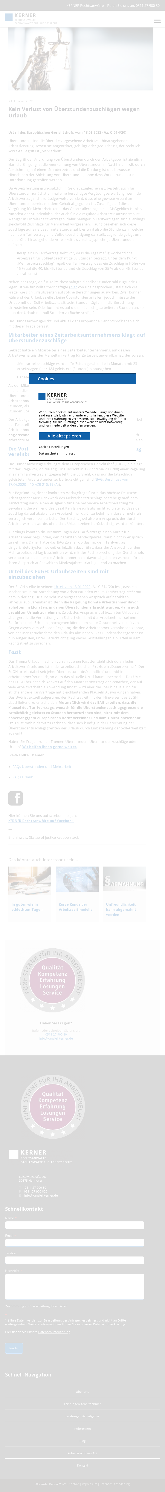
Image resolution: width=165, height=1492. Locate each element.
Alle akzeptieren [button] (64, 436)
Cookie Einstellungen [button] (54, 447)
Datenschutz (48, 453)
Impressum (70, 453)
